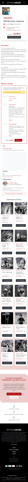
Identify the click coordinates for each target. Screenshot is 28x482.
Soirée (14, 453)
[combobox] (24, 2)
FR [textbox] (24, 2)
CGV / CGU (11, 477)
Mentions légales (4, 477)
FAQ (14, 456)
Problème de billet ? (17, 478)
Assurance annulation (6, 479)
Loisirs (14, 447)
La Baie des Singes (5, 222)
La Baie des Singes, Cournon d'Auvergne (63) (13, 29)
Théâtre (14, 451)
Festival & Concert (14, 449)
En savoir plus (14, 397)
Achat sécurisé (9, 478)
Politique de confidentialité (20, 477)
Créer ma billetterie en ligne (14, 394)
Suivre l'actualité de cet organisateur (14, 193)
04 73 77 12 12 (10, 176)
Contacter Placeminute (14, 458)
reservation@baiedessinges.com (15, 175)
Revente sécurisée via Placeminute (19, 479)
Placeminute (14, 444)
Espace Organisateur (14, 461)
